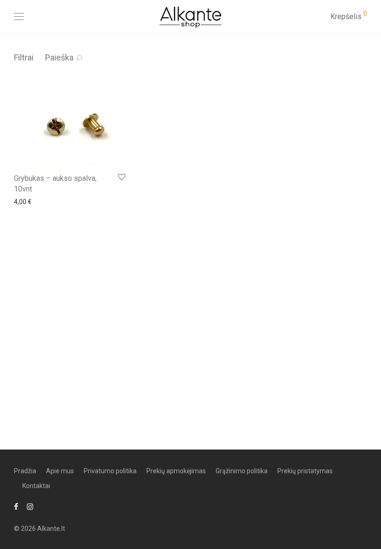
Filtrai (23, 57)
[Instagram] (30, 506)
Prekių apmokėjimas (176, 471)
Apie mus (60, 471)
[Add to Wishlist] (121, 177)
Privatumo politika (110, 471)
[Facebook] (16, 506)
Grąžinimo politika (242, 471)
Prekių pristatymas (305, 471)
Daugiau (21, 201)
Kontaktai (36, 485)
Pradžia (25, 471)
